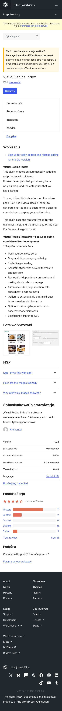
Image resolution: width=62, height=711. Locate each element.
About (6, 581)
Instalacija (12, 119)
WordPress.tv (12, 625)
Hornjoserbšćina (20, 667)
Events (37, 614)
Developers (9, 620)
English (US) (52, 476)
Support (7, 614)
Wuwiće (11, 127)
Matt (7, 641)
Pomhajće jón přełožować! (34, 25)
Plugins (37, 592)
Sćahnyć (10, 91)
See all (55, 537)
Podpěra (11, 136)
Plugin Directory (11, 14)
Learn (6, 608)
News (6, 587)
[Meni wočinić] (57, 5)
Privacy (7, 598)
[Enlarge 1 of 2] (25, 334)
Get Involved (40, 608)
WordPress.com (14, 636)
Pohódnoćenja (15, 111)
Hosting (7, 592)
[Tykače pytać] (37, 36)
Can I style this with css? (17, 372)
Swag (37, 625)
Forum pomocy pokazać (17, 561)
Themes (37, 587)
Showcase (39, 581)
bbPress (9, 647)
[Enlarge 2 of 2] (54, 334)
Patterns (38, 598)
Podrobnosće (15, 103)
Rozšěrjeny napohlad (15, 483)
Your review (10, 537)
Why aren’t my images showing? (22, 392)
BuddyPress (12, 653)
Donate (39, 620)
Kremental (15, 82)
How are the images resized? (20, 382)
